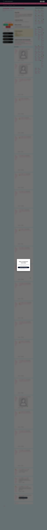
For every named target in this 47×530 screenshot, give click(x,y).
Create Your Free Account (23, 267)
